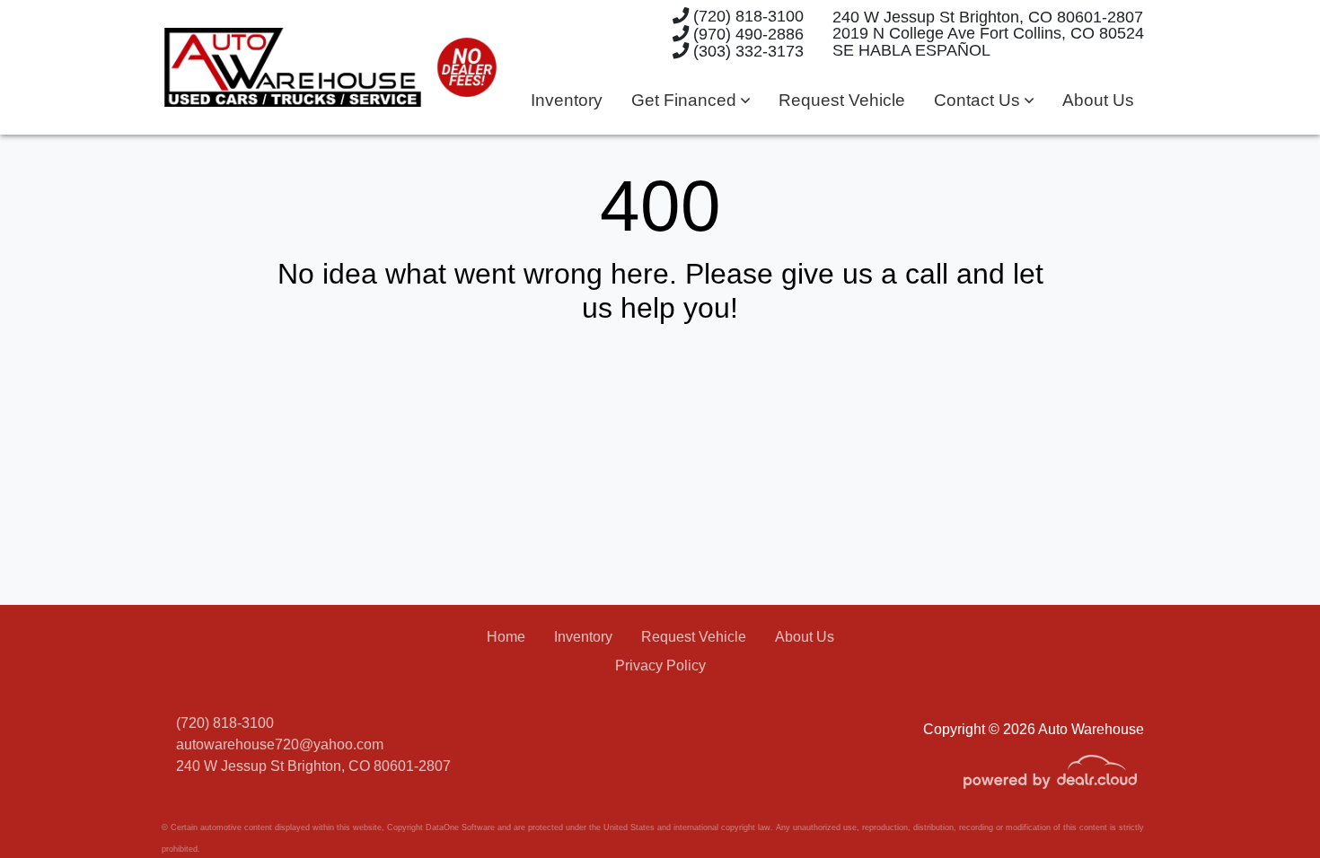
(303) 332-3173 (746, 50)
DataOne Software (460, 827)
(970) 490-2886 (746, 33)
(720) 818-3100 (746, 15)
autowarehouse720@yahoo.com (279, 744)
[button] (690, 101)
